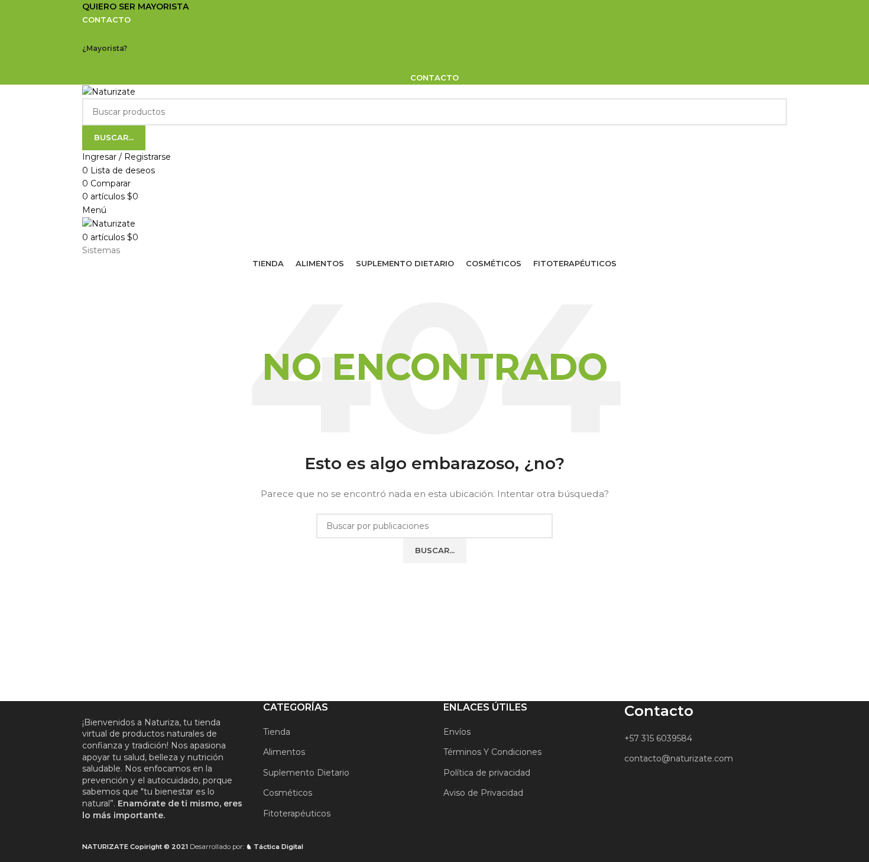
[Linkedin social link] (434, 35)
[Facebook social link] (419, 35)
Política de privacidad (486, 772)
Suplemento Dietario (306, 772)
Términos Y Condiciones (492, 752)
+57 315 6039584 (658, 738)
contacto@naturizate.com (678, 758)
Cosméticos (287, 792)
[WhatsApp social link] (449, 35)
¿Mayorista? (104, 48)
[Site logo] (108, 91)
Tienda (276, 732)
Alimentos (284, 752)
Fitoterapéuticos (296, 813)
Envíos (457, 732)
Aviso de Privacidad (483, 792)
